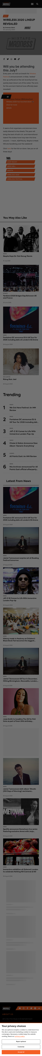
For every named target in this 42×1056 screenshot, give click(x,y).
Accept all (21, 1052)
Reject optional (21, 1041)
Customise (21, 1047)
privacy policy (20, 1036)
